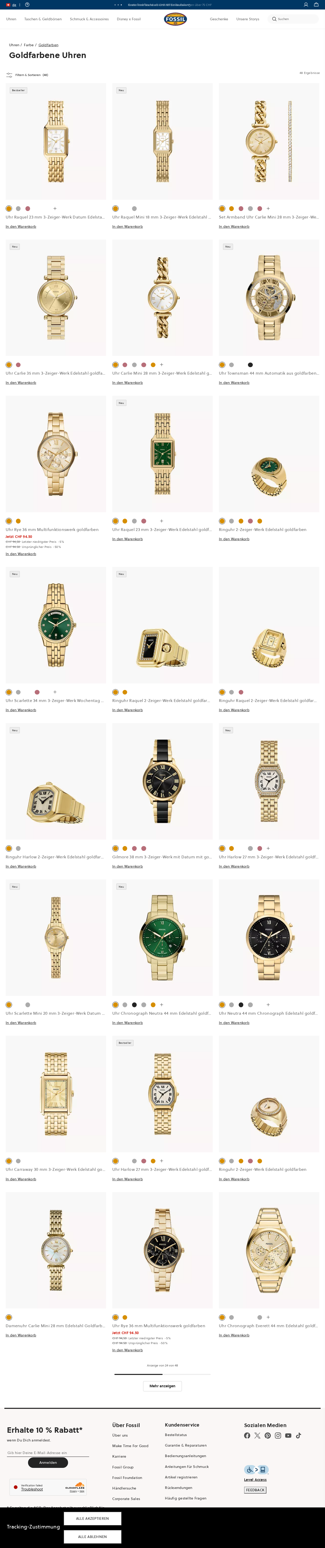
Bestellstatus (176, 1434)
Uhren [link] (11, 19)
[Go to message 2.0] (118, 4)
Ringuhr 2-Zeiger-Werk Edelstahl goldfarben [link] (263, 529)
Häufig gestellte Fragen (185, 1498)
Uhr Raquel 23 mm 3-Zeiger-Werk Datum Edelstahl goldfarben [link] (67, 217)
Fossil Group (123, 1467)
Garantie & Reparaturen (186, 1445)
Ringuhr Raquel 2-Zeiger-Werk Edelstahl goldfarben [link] (163, 700)
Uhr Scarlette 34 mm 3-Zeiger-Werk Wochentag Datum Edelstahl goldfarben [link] (81, 700)
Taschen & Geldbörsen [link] (43, 19)
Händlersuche (124, 1488)
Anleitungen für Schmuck (187, 1466)
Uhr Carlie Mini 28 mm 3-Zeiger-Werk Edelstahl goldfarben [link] (170, 373)
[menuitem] (11, 19)
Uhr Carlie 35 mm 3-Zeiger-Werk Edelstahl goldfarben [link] (59, 373)
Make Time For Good (130, 1445)
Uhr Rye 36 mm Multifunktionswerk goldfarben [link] (52, 529)
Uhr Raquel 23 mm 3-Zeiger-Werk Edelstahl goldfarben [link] (166, 529)
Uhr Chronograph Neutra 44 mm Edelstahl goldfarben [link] (166, 1013)
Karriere (119, 1456)
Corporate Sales (126, 1498)
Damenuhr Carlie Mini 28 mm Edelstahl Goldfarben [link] (56, 1325)
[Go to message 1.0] (115, 4)
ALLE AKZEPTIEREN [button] (92, 1518)
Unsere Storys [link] (247, 19)
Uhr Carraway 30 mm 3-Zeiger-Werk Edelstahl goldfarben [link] (62, 1169)
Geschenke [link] (219, 19)
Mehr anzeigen (162, 1386)
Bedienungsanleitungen (185, 1455)
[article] (56, 161)
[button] (15, 5)
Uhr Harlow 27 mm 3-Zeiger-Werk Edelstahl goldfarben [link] (166, 1169)
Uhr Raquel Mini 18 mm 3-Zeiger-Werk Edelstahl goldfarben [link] (171, 217)
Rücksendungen (178, 1487)
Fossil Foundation (127, 1477)
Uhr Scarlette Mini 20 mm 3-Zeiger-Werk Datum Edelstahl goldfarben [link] (74, 1013)
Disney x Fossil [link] (129, 19)
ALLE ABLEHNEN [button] (92, 1536)
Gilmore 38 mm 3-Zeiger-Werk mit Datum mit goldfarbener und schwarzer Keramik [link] (194, 857)
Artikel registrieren (181, 1477)
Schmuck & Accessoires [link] (89, 19)
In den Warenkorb (21, 226)
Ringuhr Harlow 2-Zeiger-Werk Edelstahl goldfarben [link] (57, 857)
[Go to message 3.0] (121, 4)
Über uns (120, 1435)
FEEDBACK (255, 1490)
